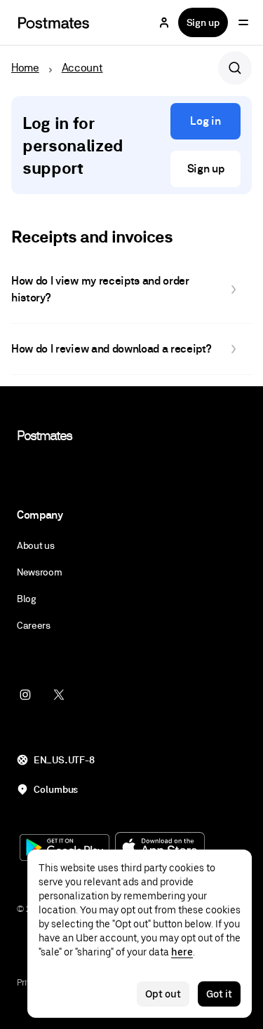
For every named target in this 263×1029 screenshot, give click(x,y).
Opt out (163, 994)
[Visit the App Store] (160, 848)
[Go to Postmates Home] (53, 22)
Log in (205, 121)
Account (82, 67)
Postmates (44, 435)
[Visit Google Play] (64, 849)
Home (25, 67)
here (182, 952)
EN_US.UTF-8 (64, 759)
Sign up (203, 22)
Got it (219, 994)
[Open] (243, 22)
